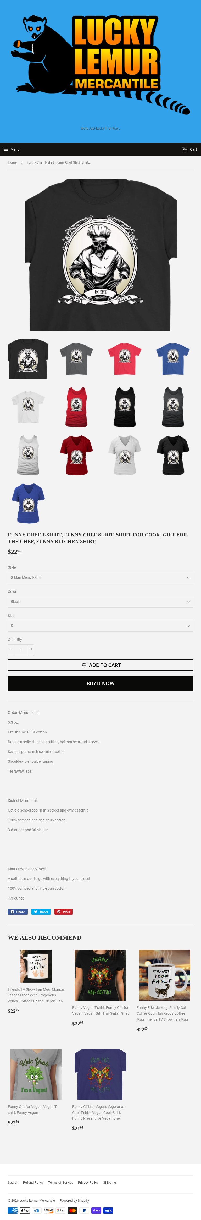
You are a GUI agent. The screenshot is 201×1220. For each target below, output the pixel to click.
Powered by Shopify (74, 1201)
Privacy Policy (88, 1182)
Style (12, 567)
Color (12, 591)
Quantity (15, 640)
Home (12, 162)
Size (11, 616)
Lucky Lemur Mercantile (37, 1201)
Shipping (109, 1182)
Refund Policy (33, 1182)
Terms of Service (60, 1182)
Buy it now (101, 683)
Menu (15, 149)
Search (13, 1182)
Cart (193, 149)
